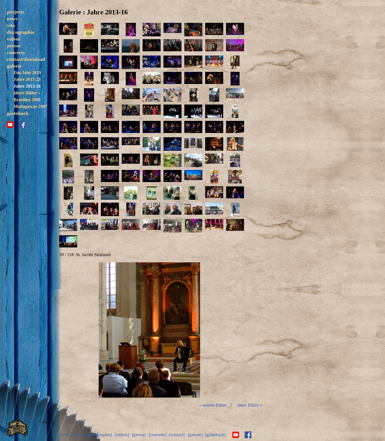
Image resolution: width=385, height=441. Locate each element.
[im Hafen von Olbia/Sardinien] (152, 95)
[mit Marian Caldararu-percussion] (68, 225)
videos (13, 39)
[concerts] (157, 434)
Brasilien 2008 (27, 99)
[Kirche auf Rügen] (89, 176)
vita (11, 25)
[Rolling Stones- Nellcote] (110, 193)
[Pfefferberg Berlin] (152, 160)
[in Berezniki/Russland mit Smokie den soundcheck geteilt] (89, 225)
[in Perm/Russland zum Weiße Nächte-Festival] (214, 209)
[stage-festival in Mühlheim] (235, 160)
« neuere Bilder (213, 405)
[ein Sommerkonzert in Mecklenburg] (152, 144)
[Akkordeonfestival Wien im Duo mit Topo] (89, 46)
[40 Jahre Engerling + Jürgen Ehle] (131, 29)
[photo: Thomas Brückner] (172, 29)
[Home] (17, 435)
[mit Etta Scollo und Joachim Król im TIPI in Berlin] (110, 160)
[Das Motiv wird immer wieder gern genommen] (235, 111)
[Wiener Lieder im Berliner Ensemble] (172, 193)
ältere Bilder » (27, 92)
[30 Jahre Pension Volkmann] (68, 209)
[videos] (122, 434)
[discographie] (99, 434)
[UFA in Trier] (89, 95)
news (12, 18)
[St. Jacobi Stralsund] (110, 95)
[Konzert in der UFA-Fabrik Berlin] (110, 176)
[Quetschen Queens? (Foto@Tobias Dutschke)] (172, 127)
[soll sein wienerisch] (193, 193)
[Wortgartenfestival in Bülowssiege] (193, 46)
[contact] (177, 434)
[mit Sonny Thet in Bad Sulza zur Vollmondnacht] (193, 225)
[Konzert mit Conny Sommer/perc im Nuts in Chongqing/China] (152, 62)
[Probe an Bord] (131, 95)
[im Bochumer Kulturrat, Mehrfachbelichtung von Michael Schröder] (110, 78)
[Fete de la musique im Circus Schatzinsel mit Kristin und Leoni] (68, 46)
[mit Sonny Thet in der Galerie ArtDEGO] (152, 209)
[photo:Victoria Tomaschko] (68, 29)
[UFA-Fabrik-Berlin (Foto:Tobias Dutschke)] (193, 78)
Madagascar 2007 (30, 106)
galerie (14, 66)
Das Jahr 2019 (27, 72)
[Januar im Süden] (89, 193)
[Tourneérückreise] (110, 111)
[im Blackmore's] (89, 62)
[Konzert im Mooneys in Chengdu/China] (172, 62)
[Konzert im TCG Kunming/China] (193, 62)
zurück (89, 330)
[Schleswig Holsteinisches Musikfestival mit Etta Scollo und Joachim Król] (152, 111)
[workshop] (235, 144)
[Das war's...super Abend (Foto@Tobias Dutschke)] (131, 144)
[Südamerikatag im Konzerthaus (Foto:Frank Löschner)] (214, 62)
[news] (65, 434)
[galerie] (195, 434)
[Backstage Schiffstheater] (193, 95)
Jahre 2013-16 (27, 86)
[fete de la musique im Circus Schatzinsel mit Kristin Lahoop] (235, 29)
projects (15, 12)
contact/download (26, 59)
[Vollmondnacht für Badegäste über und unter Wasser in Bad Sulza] (89, 160)
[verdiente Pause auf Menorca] (214, 95)
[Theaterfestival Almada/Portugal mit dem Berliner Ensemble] (110, 46)
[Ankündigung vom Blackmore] (68, 62)
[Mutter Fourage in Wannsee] (235, 225)
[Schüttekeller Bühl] (214, 46)
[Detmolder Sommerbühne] (68, 111)
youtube (10, 124)
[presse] (139, 434)
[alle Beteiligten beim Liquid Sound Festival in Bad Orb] (235, 46)
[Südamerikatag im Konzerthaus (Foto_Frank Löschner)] (235, 62)
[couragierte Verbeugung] (193, 111)
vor (210, 330)
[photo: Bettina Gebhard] (152, 29)
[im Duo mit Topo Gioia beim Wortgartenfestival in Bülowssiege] (172, 46)
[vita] (78, 434)
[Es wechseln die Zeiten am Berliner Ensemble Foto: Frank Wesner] (172, 144)
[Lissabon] (131, 46)
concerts (16, 52)
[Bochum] (131, 78)
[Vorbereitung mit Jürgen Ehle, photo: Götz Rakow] (193, 29)
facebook (22, 124)
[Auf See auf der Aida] (235, 95)
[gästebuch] (215, 434)
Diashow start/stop (149, 330)
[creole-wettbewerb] (68, 242)
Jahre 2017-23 (27, 79)
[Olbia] (172, 95)
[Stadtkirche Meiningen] (214, 225)
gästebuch (17, 113)
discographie (20, 32)
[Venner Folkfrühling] (214, 193)
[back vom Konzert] (131, 111)
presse (13, 45)
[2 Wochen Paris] (172, 111)
